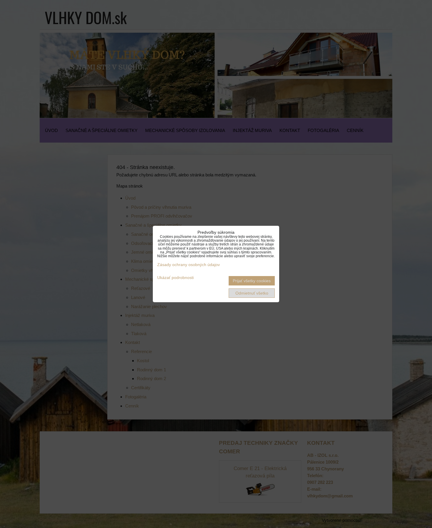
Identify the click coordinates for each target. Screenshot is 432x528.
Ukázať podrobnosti (175, 277)
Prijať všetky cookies (252, 280)
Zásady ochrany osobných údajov (188, 264)
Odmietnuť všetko (251, 293)
